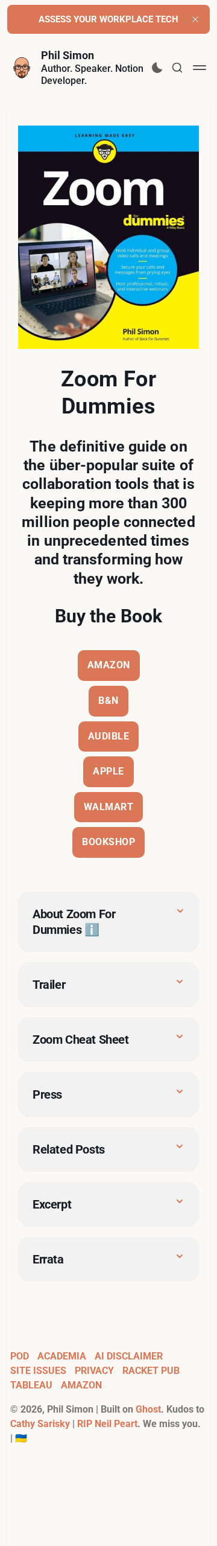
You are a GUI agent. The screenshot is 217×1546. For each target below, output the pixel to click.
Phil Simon (67, 55)
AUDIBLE (109, 736)
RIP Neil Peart (107, 1423)
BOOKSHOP (108, 842)
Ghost (148, 1409)
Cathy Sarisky (40, 1423)
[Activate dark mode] (157, 67)
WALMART (109, 807)
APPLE (108, 771)
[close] (195, 19)
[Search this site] (177, 68)
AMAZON (108, 665)
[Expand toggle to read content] (180, 911)
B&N (108, 700)
